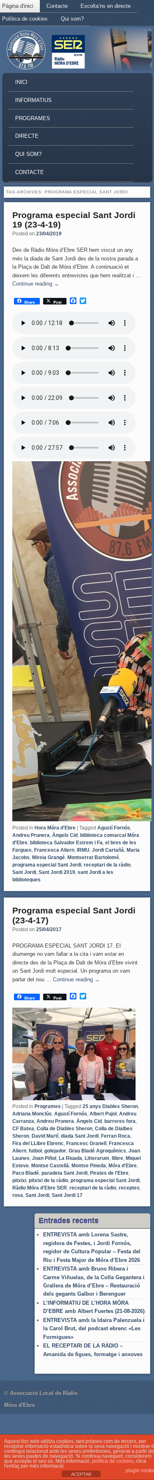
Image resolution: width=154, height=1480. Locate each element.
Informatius (33, 100)
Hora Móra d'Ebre (55, 828)
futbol (35, 1151)
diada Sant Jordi (80, 1136)
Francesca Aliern (54, 850)
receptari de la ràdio (107, 865)
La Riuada (70, 1158)
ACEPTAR (81, 1474)
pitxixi (19, 1180)
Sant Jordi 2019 (57, 872)
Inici (21, 82)
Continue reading (35, 284)
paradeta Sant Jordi (64, 1173)
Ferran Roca (115, 1136)
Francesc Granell (86, 1143)
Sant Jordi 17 (67, 1195)
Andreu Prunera (31, 835)
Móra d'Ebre (122, 1166)
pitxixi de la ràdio (48, 1180)
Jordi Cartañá (108, 850)
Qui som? (72, 19)
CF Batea (23, 1128)
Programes (32, 118)
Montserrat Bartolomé (93, 857)
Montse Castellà (50, 1166)
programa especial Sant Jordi (46, 865)
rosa (17, 1195)
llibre (117, 1158)
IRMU (83, 850)
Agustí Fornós (113, 828)
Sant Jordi (24, 872)
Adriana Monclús (32, 1114)
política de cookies (112, 1461)
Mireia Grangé (48, 857)
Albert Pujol (103, 1114)
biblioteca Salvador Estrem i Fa (66, 843)
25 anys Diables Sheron (110, 1106)
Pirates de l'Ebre (109, 1173)
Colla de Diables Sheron (64, 1128)
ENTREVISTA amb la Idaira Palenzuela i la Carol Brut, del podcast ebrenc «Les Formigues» (94, 1328)
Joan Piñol (44, 1158)
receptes (129, 1188)
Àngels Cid (65, 835)
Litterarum (97, 1158)
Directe (27, 136)
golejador (55, 1151)
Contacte (57, 6)
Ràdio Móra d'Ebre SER (39, 1188)
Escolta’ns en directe (105, 6)
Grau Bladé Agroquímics (97, 1151)
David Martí (45, 1136)
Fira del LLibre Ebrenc (38, 1143)
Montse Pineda (88, 1166)
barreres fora (120, 1121)
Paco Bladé (25, 1173)
